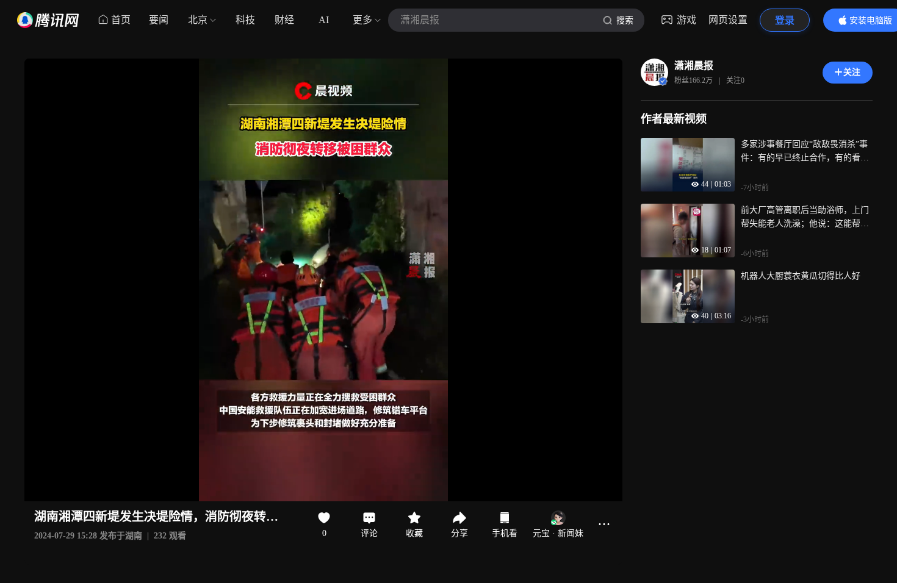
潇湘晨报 (693, 65)
